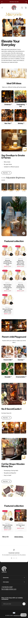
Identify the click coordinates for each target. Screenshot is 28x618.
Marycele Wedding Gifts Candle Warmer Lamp (20, 287)
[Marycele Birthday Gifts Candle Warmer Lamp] (7, 299)
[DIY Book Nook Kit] (20, 515)
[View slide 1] (11, 558)
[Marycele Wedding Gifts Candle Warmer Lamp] (20, 275)
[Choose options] (24, 519)
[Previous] (2, 1)
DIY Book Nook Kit (20, 525)
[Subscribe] (24, 603)
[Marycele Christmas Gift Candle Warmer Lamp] (7, 251)
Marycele (7, 258)
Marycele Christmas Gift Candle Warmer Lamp (7, 262)
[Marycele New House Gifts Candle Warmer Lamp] (7, 275)
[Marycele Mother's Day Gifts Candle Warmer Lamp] (20, 251)
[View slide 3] (15, 558)
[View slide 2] (13, 558)
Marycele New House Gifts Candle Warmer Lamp (7, 287)
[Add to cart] (11, 254)
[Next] (26, 1)
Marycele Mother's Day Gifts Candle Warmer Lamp (20, 262)
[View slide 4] (16, 558)
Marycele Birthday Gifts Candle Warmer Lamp (7, 310)
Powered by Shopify (18, 615)
